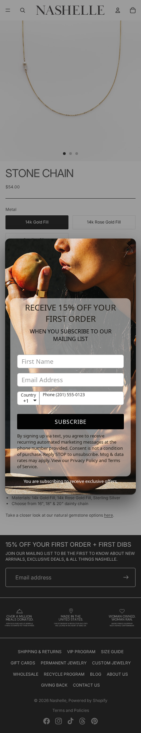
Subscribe (71, 422)
